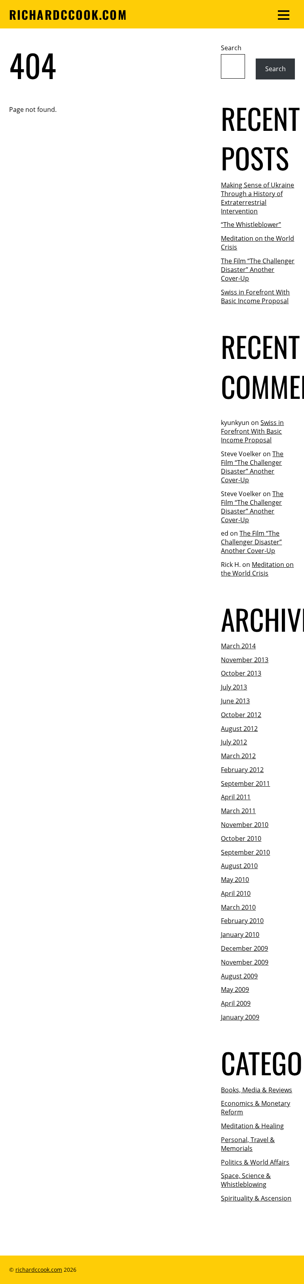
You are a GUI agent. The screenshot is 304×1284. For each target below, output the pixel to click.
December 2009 (244, 948)
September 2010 (245, 852)
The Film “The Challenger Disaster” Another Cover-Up (257, 270)
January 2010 (240, 934)
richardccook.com (38, 1269)
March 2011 (238, 810)
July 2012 (234, 742)
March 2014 (238, 646)
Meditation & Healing (252, 1126)
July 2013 (234, 687)
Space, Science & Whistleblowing (246, 1180)
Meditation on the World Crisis (257, 569)
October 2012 (241, 714)
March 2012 (238, 756)
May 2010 (235, 879)
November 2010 (244, 824)
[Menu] (283, 14)
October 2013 (241, 673)
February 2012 (242, 769)
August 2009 (239, 976)
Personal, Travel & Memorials (248, 1144)
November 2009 (244, 962)
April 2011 (236, 797)
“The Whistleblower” (251, 224)
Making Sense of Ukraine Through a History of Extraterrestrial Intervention (257, 198)
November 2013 (244, 659)
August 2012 (239, 728)
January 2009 (240, 1017)
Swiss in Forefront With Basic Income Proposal (255, 296)
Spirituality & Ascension (256, 1198)
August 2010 (239, 865)
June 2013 (235, 701)
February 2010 (242, 920)
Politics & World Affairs (255, 1162)
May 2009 (235, 989)
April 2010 (236, 893)
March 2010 (238, 907)
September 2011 (245, 783)
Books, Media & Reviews (256, 1090)
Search (231, 47)
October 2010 (241, 838)
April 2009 (236, 1003)
